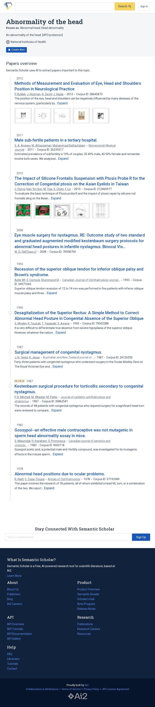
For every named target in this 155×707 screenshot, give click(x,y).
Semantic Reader (88, 594)
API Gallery (14, 638)
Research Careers (88, 629)
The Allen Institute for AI (77, 696)
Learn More (14, 575)
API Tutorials (15, 629)
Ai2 (87, 685)
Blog (11, 599)
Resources (84, 634)
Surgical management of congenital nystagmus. (58, 352)
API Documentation (19, 634)
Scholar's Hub (85, 599)
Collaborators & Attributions (42, 689)
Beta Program (86, 604)
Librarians (13, 659)
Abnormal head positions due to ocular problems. (60, 473)
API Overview (15, 624)
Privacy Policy (91, 689)
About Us (13, 589)
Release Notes (86, 608)
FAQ (9, 654)
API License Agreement (115, 689)
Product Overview (88, 589)
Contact (12, 668)
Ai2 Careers (14, 604)
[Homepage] (8, 6)
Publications (85, 624)
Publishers (13, 594)
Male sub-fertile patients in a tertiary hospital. (56, 140)
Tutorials (12, 663)
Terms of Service (71, 689)
